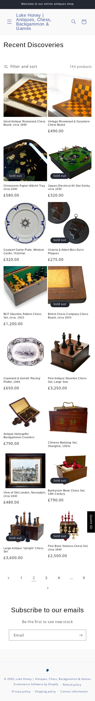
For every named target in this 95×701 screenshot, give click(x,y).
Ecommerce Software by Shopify (36, 684)
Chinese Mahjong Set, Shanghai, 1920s (62, 444)
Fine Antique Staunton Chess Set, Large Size (67, 380)
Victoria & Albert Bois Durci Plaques (66, 251)
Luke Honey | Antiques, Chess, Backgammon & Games (53, 679)
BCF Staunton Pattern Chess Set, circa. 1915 (23, 316)
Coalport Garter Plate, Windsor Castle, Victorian (24, 251)
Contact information (74, 691)
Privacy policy (21, 691)
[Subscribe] (81, 635)
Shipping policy (45, 691)
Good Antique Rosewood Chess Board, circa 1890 (25, 123)
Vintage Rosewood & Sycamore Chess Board (69, 123)
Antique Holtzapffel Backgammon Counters (19, 435)
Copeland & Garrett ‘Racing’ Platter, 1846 (22, 380)
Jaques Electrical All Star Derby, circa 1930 (69, 187)
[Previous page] (9, 578)
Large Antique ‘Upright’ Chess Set (23, 550)
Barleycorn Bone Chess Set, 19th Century (66, 492)
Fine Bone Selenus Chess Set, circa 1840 (68, 548)
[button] (9, 22)
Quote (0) (91, 522)
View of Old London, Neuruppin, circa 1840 (25, 494)
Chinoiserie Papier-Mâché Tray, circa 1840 (25, 187)
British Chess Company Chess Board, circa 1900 (68, 316)
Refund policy (72, 684)
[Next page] (47, 588)
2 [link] (34, 577)
